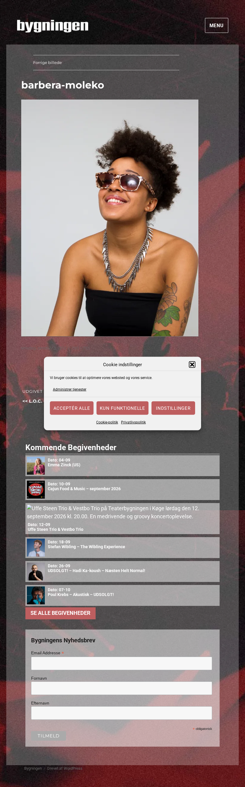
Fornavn (39, 678)
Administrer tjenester (69, 389)
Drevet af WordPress (64, 768)
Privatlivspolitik (133, 422)
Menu (216, 25)
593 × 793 (81, 348)
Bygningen (33, 768)
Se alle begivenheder (60, 613)
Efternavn (40, 703)
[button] (192, 365)
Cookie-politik (107, 422)
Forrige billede (47, 62)
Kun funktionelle (122, 408)
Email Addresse (47, 653)
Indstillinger (173, 408)
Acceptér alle (71, 408)
